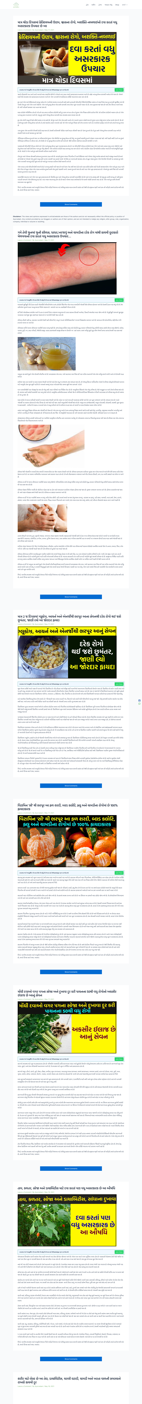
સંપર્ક (123, 5)
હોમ (87, 5)
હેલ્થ (100, 5)
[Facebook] (139, 700)
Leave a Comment (24, 30)
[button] (126, 4)
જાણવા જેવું (108, 5)
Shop (117, 5)
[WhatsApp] (139, 704)
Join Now (119, 90)
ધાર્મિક (93, 5)
